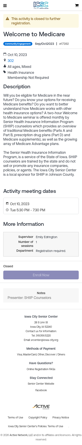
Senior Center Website (41, 383)
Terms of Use (55, 426)
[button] (41, 340)
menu (5, 5)
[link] (11, 61)
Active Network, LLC (21, 435)
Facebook (41, 390)
